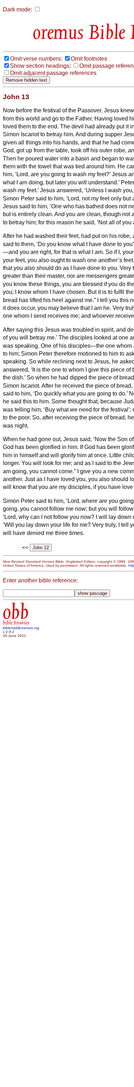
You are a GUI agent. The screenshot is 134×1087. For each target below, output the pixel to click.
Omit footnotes (89, 59)
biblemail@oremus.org (21, 628)
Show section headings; (40, 66)
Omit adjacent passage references (53, 73)
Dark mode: (17, 9)
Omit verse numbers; (36, 59)
